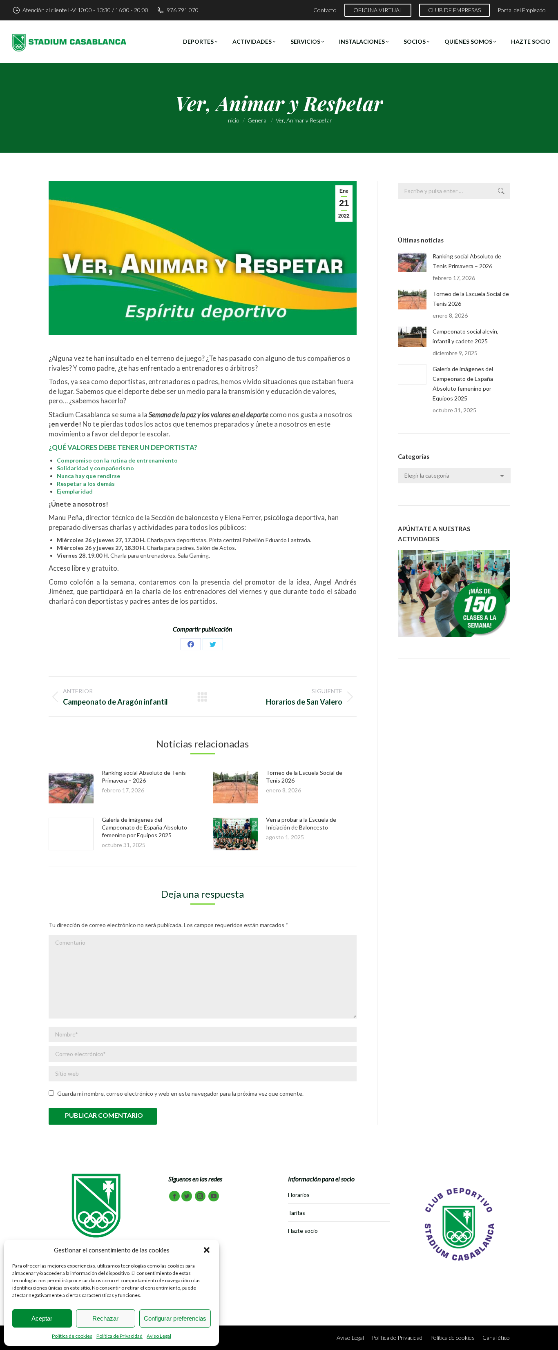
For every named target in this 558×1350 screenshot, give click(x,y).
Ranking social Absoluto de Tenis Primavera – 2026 (467, 261)
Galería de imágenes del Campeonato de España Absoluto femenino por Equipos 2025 (144, 827)
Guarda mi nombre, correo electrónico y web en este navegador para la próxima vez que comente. (180, 1093)
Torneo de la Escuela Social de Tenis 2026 (471, 298)
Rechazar (105, 1318)
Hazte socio (303, 1230)
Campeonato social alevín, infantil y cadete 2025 (465, 336)
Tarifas (296, 1212)
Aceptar (41, 1318)
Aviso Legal (159, 1336)
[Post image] (71, 787)
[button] (207, 1250)
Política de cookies (72, 1336)
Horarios (299, 1194)
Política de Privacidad (119, 1336)
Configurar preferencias (175, 1318)
